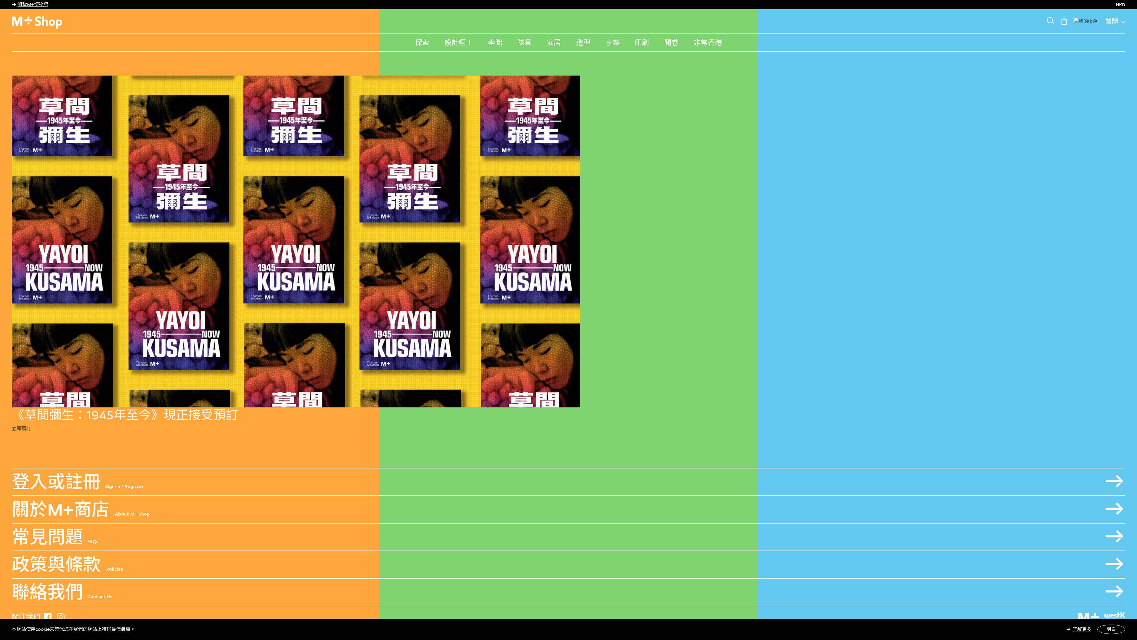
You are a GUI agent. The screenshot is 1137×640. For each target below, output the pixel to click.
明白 (1111, 629)
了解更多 (1081, 629)
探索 (422, 43)
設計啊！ (458, 43)
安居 (554, 43)
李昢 (495, 43)
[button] (1086, 21)
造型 (583, 43)
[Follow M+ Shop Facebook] (48, 616)
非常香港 (707, 43)
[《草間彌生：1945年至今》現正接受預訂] (568, 241)
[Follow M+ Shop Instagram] (61, 616)
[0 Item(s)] (1064, 21)
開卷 (671, 43)
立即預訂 (21, 428)
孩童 (524, 43)
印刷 (642, 43)
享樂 (613, 43)
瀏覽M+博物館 (32, 4)
